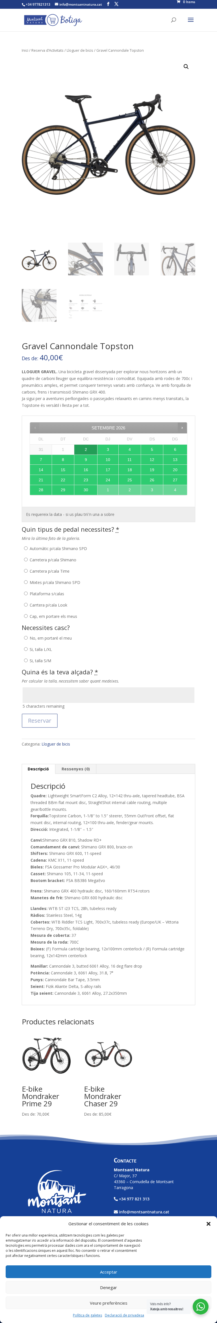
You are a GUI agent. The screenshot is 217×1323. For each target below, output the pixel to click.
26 (152, 480)
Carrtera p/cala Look (48, 605)
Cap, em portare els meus (53, 616)
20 (175, 470)
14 (41, 470)
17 (108, 470)
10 (108, 459)
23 (86, 480)
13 (175, 459)
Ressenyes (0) (76, 769)
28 (41, 490)
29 (63, 490)
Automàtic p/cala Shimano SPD (58, 548)
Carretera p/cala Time (49, 571)
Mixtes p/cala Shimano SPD (54, 582)
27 (175, 480)
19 (152, 470)
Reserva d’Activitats (47, 50)
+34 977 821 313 (134, 1199)
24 (108, 480)
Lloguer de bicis (80, 50)
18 (129, 470)
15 (63, 470)
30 (86, 490)
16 (86, 470)
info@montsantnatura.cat (144, 1212)
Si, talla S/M (40, 660)
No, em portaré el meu (50, 638)
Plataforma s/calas (46, 593)
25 (129, 480)
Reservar (39, 720)
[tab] (38, 769)
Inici (25, 50)
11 (129, 459)
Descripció (38, 769)
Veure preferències (108, 1303)
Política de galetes (87, 1315)
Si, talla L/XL (40, 649)
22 (63, 480)
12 (152, 459)
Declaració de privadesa (124, 1315)
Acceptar (108, 1272)
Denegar (108, 1287)
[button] (208, 1224)
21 (41, 480)
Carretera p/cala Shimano (52, 559)
